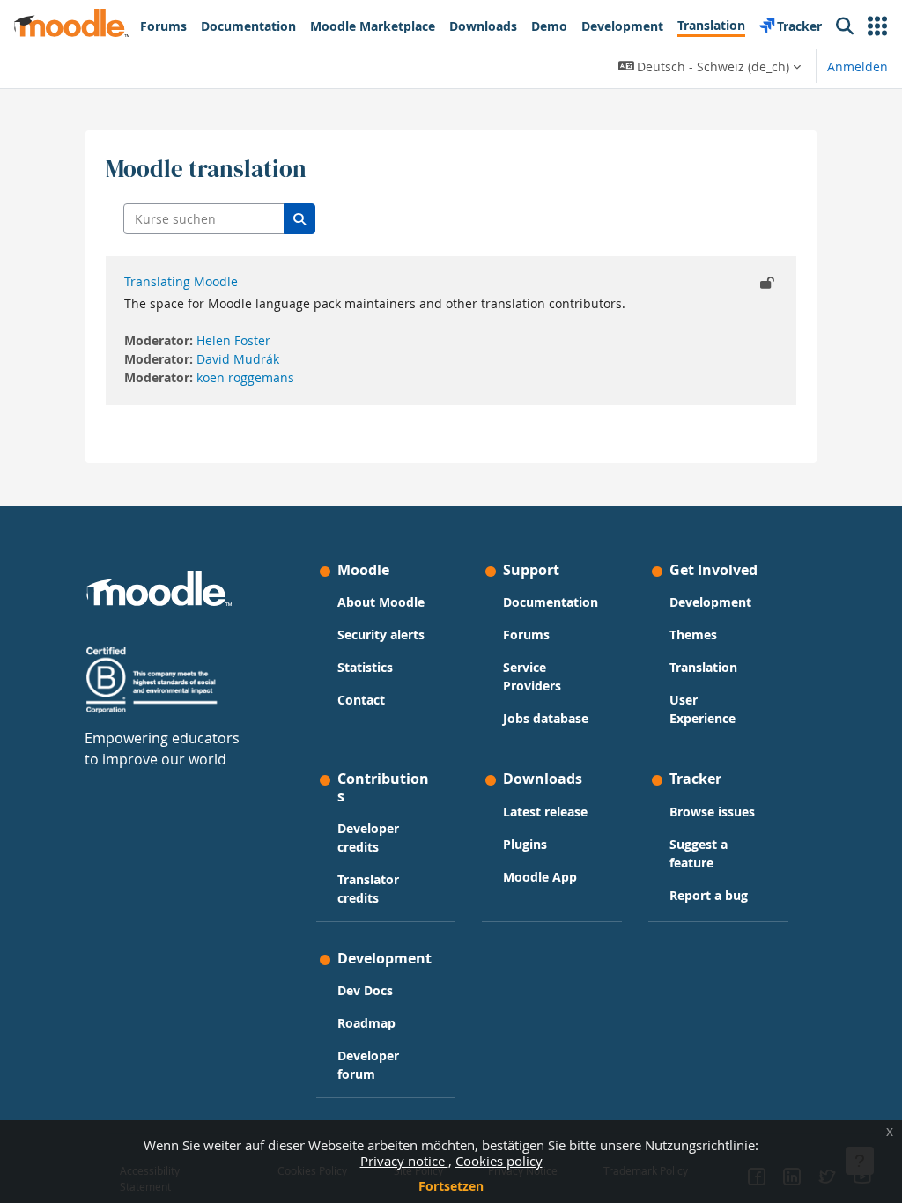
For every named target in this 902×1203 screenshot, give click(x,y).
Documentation (550, 602)
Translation (703, 667)
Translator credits (368, 888)
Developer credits (368, 837)
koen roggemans (245, 377)
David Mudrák (237, 359)
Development (710, 602)
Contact (361, 699)
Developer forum (368, 1064)
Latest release (545, 811)
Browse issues (712, 811)
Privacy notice (404, 1161)
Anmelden (857, 66)
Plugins (525, 844)
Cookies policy (499, 1161)
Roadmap (366, 1023)
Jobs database (545, 718)
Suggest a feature (698, 853)
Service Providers (532, 676)
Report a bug (708, 895)
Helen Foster (233, 340)
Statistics (365, 667)
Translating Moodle (181, 281)
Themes (693, 634)
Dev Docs (365, 990)
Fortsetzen (451, 1185)
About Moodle (381, 602)
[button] (877, 26)
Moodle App (540, 876)
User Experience (702, 709)
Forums (526, 634)
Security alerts (381, 634)
